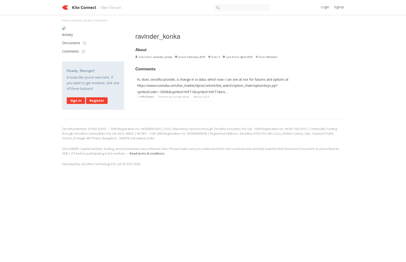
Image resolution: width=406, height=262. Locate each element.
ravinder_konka (181, 96)
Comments (73, 51)
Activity (67, 34)
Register (97, 100)
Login (325, 7)
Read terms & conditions (147, 153)
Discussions (73, 43)
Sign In (76, 100)
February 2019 (201, 96)
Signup (339, 7)
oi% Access (147, 96)
